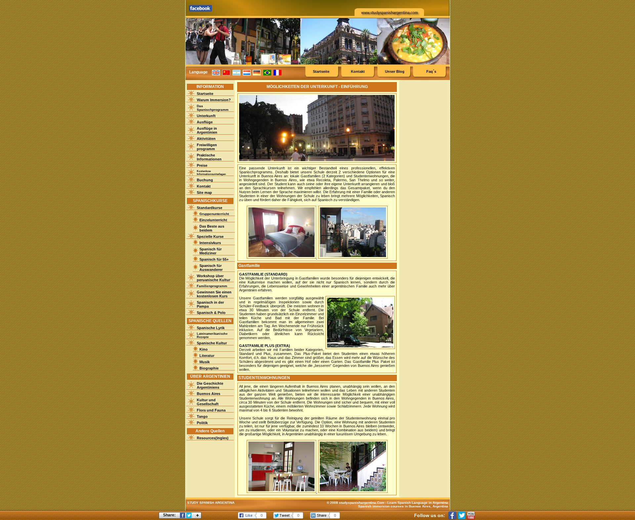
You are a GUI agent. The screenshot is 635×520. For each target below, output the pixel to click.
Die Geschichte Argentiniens (210, 385)
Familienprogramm (212, 286)
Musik (204, 362)
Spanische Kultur (212, 343)
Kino (203, 349)
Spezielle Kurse (210, 236)
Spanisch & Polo (211, 313)
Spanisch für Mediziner (210, 251)
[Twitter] (462, 515)
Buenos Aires (208, 394)
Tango (202, 416)
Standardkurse (209, 208)
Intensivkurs (210, 243)
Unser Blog (394, 71)
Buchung (205, 180)
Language (198, 72)
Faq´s (431, 71)
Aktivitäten (206, 139)
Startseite (321, 71)
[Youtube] (471, 515)
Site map (204, 193)
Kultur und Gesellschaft (208, 402)
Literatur (206, 356)
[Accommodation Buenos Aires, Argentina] (282, 257)
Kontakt (358, 71)
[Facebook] (452, 515)
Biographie (209, 368)
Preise (202, 165)
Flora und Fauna (211, 410)
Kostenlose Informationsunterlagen (211, 173)
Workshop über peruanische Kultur (213, 278)
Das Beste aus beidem (211, 228)
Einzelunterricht (213, 220)
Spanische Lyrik (211, 328)
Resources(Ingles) (213, 438)
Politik (202, 423)
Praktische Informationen (209, 157)
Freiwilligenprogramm (207, 147)
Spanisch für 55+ (214, 259)
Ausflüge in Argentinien (207, 130)
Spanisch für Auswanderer (211, 268)
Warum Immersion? (214, 100)
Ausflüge (205, 122)
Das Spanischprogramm (213, 107)
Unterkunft (206, 116)
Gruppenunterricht (214, 214)
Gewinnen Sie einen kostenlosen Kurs (214, 294)
